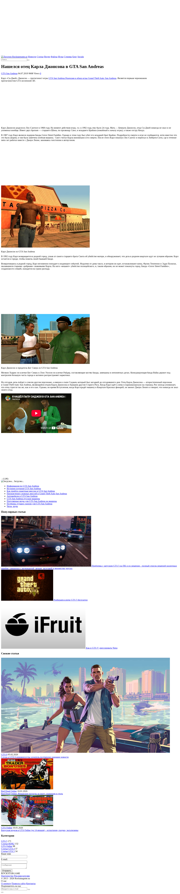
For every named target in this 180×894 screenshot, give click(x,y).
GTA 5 (4, 841)
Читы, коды (12, 506)
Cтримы (68, 56)
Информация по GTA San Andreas (23, 486)
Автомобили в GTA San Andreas (22, 496)
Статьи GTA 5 (8, 851)
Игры (60, 56)
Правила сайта (19, 883)
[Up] (2, 892)
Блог (74, 56)
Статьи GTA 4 (8, 849)
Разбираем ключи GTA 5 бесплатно (71, 600)
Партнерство (7, 876)
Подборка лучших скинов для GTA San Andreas (29, 504)
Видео (47, 56)
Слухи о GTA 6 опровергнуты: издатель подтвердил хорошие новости (35, 757)
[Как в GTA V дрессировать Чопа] (43, 648)
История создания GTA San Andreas (24, 488)
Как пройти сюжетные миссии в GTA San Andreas (31, 491)
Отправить (6, 871)
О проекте (6, 883)
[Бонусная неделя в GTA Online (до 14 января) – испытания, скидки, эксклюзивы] (27, 825)
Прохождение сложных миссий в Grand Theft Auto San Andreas (37, 493)
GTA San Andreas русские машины (23, 498)
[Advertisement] (90, 21)
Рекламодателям (22, 876)
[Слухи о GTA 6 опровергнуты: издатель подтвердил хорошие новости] (85, 752)
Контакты (31, 883)
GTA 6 (4, 754)
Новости (32, 56)
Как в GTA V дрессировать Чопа (101, 648)
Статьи (40, 56)
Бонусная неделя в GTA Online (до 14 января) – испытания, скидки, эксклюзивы (39, 830)
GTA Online (6, 828)
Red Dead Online (9, 791)
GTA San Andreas (9, 73)
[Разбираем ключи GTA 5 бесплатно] (27, 600)
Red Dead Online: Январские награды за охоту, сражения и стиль (32, 793)
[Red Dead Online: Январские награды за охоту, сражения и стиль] (27, 788)
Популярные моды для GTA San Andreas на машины (32, 501)
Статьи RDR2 (7, 843)
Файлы (54, 56)
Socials (80, 56)
